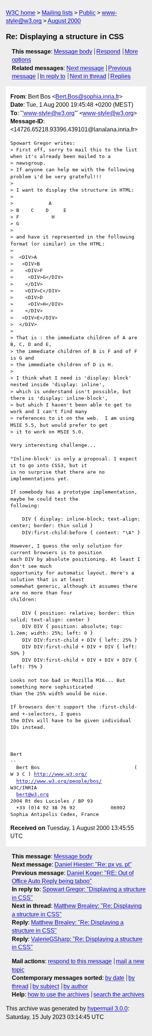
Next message (85, 68)
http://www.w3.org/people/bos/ (59, 781)
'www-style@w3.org (49, 113)
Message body (73, 51)
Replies (120, 76)
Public (87, 13)
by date (114, 978)
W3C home (20, 13)
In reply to (52, 76)
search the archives (118, 994)
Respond (108, 51)
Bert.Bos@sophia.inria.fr (87, 96)
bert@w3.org (32, 794)
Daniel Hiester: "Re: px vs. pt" (93, 864)
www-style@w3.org (108, 113)
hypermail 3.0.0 (107, 1008)
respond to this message (80, 961)
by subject (45, 986)
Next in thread (88, 76)
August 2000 (64, 21)
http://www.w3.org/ (60, 774)
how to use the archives (58, 994)
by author (75, 986)
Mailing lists (57, 13)
